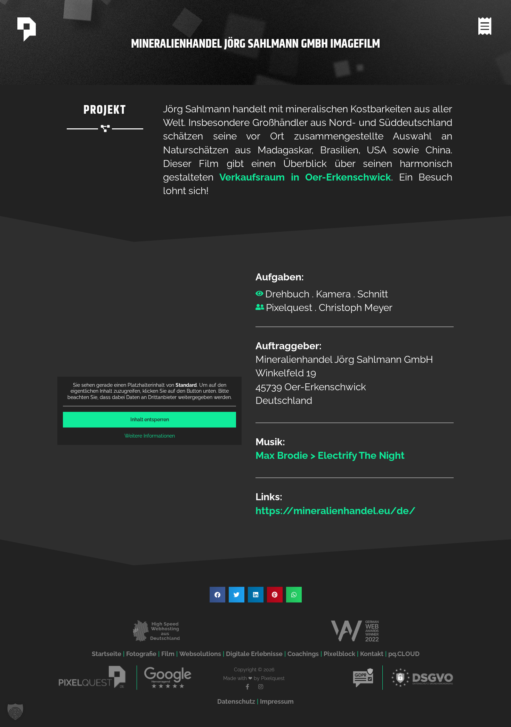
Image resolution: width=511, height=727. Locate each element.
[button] (217, 594)
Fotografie (141, 653)
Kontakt (371, 653)
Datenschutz (236, 701)
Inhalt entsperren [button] (149, 419)
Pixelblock (339, 653)
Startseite (106, 653)
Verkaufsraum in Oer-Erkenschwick (305, 177)
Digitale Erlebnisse (254, 653)
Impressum (277, 701)
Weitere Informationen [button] (149, 436)
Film (168, 653)
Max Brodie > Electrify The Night (330, 455)
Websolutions (200, 653)
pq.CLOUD (404, 653)
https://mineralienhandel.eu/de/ (336, 511)
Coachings (303, 653)
